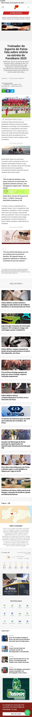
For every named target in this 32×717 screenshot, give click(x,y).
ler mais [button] (14, 709)
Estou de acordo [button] (16, 714)
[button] (27, 712)
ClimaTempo (28, 553)
